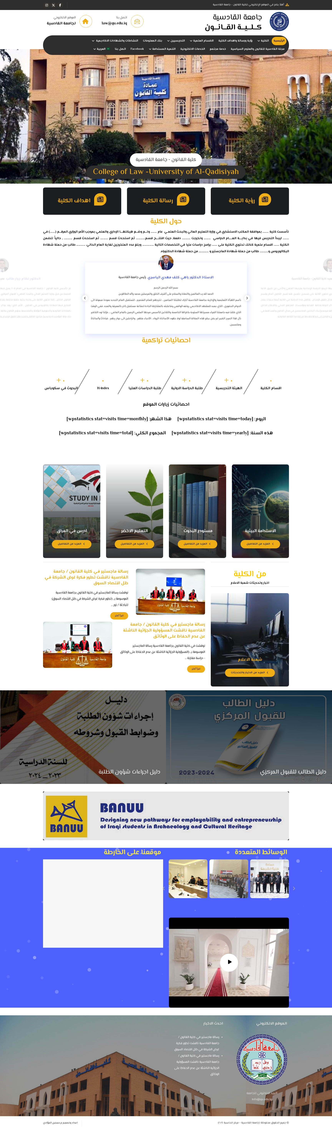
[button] (60, 5)
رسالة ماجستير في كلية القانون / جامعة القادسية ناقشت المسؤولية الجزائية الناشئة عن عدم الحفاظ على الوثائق (196, 1065)
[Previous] (85, 298)
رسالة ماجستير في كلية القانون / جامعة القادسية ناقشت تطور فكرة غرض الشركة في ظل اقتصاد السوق (196, 1043)
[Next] (247, 298)
